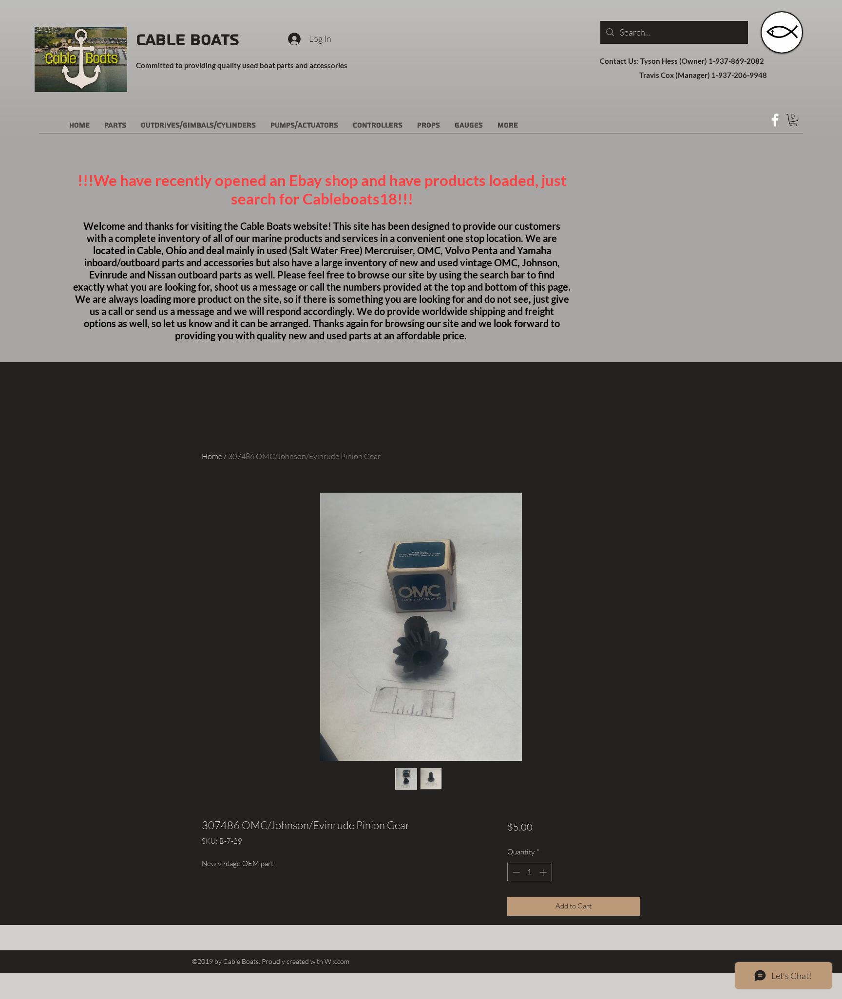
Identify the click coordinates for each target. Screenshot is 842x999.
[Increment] (544, 872)
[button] (793, 120)
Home (212, 456)
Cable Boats (187, 40)
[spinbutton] (529, 872)
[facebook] (775, 120)
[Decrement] (515, 872)
